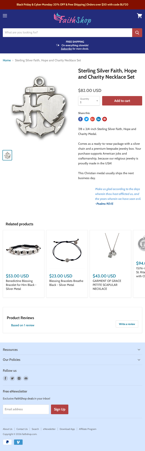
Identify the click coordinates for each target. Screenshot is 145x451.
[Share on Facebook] (80, 119)
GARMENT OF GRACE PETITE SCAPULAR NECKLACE (107, 285)
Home (7, 60)
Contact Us (22, 428)
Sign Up (59, 409)
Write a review (127, 324)
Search (35, 428)
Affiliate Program (87, 428)
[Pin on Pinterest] (104, 119)
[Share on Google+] (92, 119)
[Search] (137, 32)
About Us (7, 428)
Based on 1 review (22, 325)
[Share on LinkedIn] (98, 119)
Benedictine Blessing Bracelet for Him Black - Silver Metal (21, 285)
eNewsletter (49, 428)
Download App (67, 428)
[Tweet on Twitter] (86, 119)
